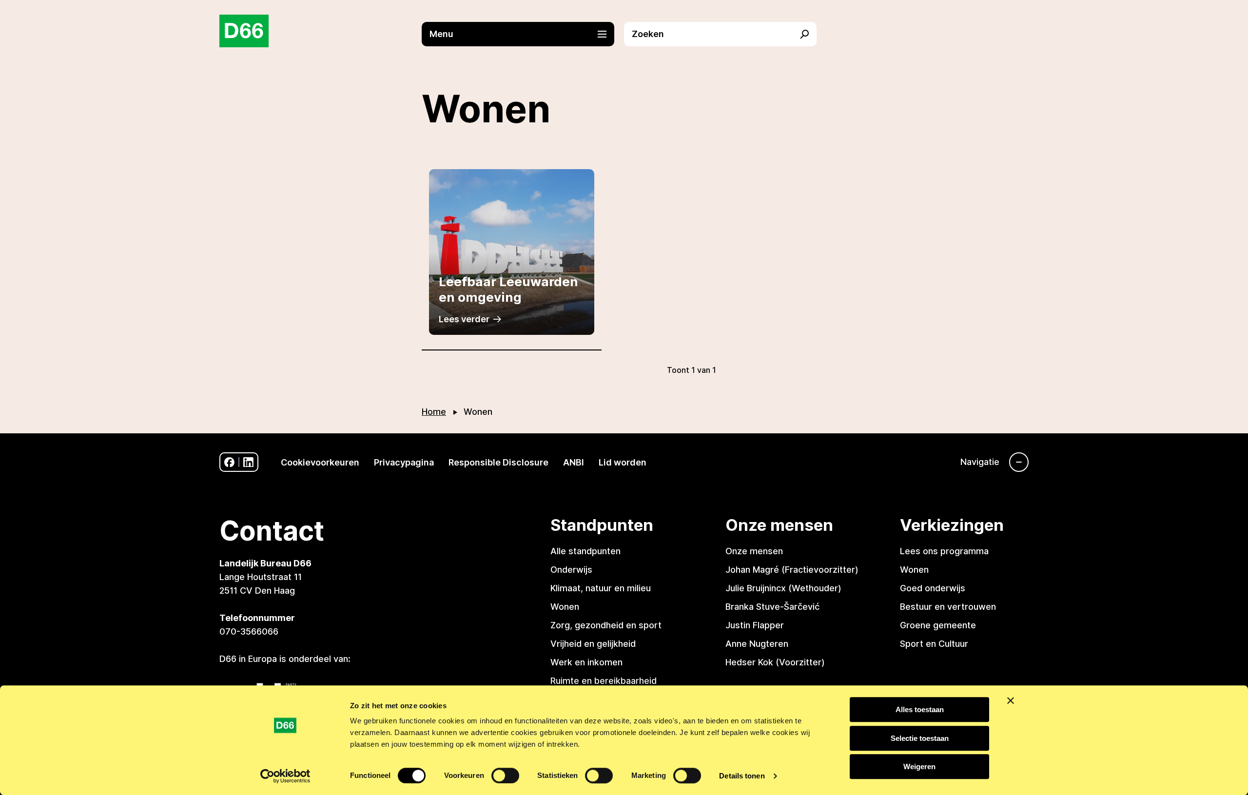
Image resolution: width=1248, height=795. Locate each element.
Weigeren (919, 766)
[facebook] (229, 462)
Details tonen (741, 776)
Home (434, 412)
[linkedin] (248, 462)
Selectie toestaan (920, 738)
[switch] (505, 775)
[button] (523, 34)
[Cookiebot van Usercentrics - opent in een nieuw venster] (285, 776)
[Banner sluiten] (1010, 700)
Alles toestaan (920, 709)
